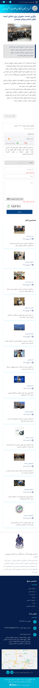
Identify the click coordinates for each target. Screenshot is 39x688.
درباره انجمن (31, 591)
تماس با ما (32, 594)
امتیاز (31, 162)
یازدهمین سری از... (28, 515)
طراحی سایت (26, 685)
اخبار (34, 603)
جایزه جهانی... (29, 386)
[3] (23, 163)
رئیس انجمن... (29, 236)
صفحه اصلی (31, 589)
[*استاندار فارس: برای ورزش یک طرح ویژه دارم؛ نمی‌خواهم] (19, 327)
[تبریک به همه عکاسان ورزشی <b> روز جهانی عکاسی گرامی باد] (19, 431)
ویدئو (33, 597)
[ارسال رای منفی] (27, 143)
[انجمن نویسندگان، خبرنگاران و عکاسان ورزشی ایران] (19, 8)
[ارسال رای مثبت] (19, 143)
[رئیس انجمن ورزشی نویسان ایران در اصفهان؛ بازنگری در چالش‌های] (19, 230)
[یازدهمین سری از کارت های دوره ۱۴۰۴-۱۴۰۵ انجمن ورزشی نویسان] (19, 509)
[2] (21, 163)
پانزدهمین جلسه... (28, 463)
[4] (25, 163)
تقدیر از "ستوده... (28, 308)
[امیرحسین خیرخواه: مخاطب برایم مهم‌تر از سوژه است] (19, 353)
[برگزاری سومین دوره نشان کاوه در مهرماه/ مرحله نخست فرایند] (19, 405)
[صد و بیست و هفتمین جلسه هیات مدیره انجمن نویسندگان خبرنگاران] (19, 275)
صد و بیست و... (29, 282)
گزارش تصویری (31, 606)
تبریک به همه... (29, 437)
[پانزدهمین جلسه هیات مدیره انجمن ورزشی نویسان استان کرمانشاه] (19, 457)
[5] (27, 163)
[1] (19, 163)
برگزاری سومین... (28, 412)
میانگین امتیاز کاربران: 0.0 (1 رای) (24, 126)
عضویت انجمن (31, 600)
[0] (25, 129)
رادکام (18, 685)
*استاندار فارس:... (28, 334)
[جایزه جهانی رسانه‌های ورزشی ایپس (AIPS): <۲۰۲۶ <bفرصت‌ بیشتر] (19, 379)
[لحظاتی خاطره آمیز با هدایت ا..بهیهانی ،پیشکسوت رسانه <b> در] (19, 256)
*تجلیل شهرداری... (28, 489)
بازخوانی (9, 206)
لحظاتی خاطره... (29, 262)
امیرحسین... (30, 360)
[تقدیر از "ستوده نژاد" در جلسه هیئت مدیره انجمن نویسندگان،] (19, 301)
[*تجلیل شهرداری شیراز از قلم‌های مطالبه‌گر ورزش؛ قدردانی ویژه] (19, 483)
